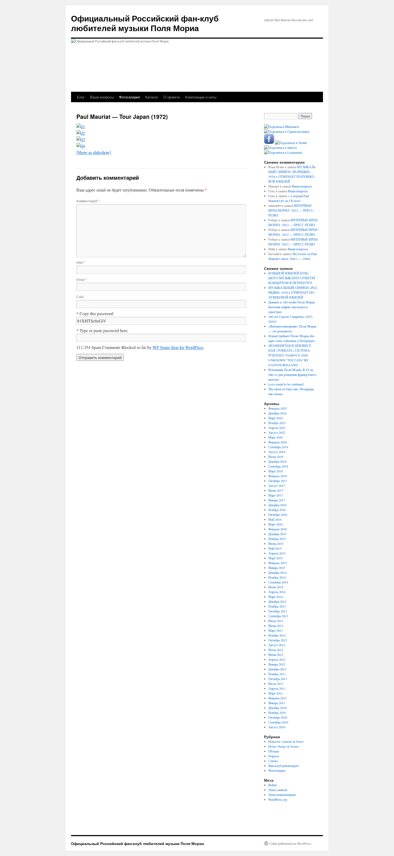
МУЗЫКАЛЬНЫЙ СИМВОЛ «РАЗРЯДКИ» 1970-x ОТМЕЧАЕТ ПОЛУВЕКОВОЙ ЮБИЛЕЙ (293, 292)
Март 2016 (275, 524)
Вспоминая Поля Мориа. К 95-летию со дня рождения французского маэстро (292, 374)
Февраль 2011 (277, 698)
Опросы (273, 756)
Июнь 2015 (275, 543)
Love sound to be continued (285, 384)
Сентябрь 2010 (278, 722)
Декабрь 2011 (277, 669)
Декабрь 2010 (277, 708)
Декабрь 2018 (277, 461)
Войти (272, 785)
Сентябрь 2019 (278, 447)
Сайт (80, 296)
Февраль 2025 (277, 408)
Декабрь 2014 (277, 572)
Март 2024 (275, 418)
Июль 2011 (275, 683)
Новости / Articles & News (286, 741)
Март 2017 (275, 495)
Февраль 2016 (277, 529)
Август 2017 (276, 485)
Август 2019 (276, 452)
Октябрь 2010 (277, 717)
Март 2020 (275, 437)
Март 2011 (275, 693)
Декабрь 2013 (277, 601)
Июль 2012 (275, 650)
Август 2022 (276, 432)
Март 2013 (275, 630)
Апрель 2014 (276, 592)
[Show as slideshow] (93, 152)
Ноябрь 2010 (277, 712)
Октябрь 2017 (277, 481)
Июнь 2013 (275, 625)
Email (81, 279)
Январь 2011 (276, 703)
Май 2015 (274, 548)
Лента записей (277, 790)
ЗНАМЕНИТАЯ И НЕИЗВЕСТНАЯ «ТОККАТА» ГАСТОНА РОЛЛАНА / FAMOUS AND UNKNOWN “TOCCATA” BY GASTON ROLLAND (290, 355)
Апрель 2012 (276, 659)
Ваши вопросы (102, 97)
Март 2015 (275, 558)
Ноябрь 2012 (277, 635)
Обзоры (273, 751)
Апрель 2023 (276, 427)
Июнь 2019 (275, 456)
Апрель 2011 (276, 688)
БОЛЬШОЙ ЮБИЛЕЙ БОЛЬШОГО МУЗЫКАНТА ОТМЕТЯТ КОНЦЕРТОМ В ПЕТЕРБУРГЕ (291, 278)
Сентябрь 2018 (278, 466)
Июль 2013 (275, 621)
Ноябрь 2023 (277, 423)
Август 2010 (276, 727)
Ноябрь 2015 (277, 539)
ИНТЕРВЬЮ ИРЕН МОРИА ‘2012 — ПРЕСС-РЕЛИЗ (291, 210)
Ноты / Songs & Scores (283, 746)
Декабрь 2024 (277, 413)
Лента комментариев (282, 794)
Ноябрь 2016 (277, 510)
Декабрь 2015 (277, 534)
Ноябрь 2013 (277, 606)
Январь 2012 (276, 664)
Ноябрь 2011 (277, 674)
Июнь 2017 (275, 490)
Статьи (272, 761)
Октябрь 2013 (277, 611)
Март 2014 (275, 596)
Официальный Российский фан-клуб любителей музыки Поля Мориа (145, 23)
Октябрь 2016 (277, 514)
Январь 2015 (276, 567)
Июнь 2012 (275, 654)
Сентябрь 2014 (278, 582)
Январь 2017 (276, 500)
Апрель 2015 (276, 553)
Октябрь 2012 (277, 640)
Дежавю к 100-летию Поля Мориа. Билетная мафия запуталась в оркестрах (291, 307)
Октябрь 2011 (277, 679)
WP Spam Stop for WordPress (178, 347)
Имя (80, 262)
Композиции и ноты (200, 97)
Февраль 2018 (277, 476)
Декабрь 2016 (277, 505)
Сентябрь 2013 (278, 616)
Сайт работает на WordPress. (290, 843)
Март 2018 (275, 471)
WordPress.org (277, 799)
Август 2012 (276, 645)
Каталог (151, 97)
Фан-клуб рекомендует (283, 765)
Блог (81, 97)
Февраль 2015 (277, 563)
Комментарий (87, 201)
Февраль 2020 (277, 442)
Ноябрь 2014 (277, 577)
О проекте (171, 97)
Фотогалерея (129, 97)
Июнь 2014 (275, 587)
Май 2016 (274, 519)
